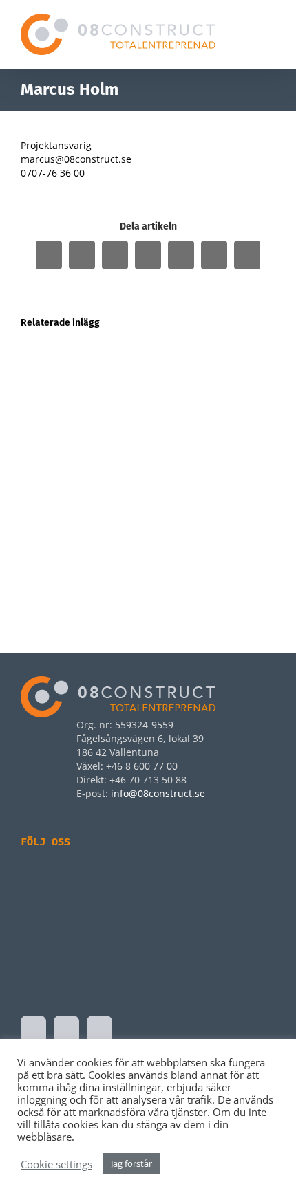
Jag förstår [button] (131, 1163)
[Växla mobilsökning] (245, 38)
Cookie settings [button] (56, 1164)
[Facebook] (29, 878)
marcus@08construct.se (76, 159)
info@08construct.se (158, 793)
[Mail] (99, 1030)
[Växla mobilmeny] (269, 38)
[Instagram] (56, 878)
